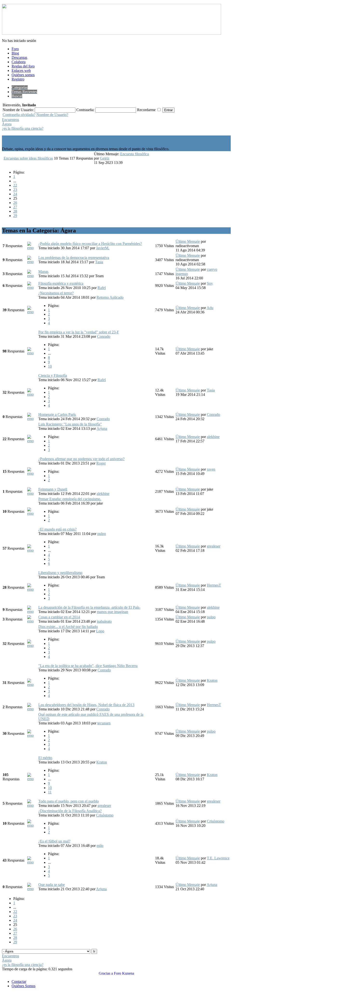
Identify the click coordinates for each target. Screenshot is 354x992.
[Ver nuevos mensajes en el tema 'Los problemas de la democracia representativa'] (32, 262)
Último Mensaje (188, 241)
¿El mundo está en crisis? (57, 529)
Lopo (100, 631)
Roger (101, 463)
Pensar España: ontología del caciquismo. (69, 499)
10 (50, 366)
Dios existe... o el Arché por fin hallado (68, 627)
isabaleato (104, 621)
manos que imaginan (112, 612)
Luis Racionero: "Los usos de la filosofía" (70, 424)
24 (15, 194)
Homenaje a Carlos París (57, 414)
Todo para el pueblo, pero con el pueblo (68, 801)
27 (15, 207)
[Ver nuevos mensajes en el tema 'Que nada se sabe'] (32, 889)
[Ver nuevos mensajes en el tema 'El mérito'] (32, 779)
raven (211, 469)
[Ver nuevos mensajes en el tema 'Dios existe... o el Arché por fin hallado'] (32, 645)
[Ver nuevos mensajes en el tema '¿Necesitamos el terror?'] (32, 312)
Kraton (212, 680)
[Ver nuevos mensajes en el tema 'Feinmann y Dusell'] (32, 493)
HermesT (214, 585)
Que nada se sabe (51, 885)
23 (15, 190)
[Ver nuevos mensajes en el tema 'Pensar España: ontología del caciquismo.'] (32, 513)
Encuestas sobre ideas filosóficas (28, 158)
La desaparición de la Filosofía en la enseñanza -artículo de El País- (89, 607)
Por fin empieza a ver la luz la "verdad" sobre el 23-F (78, 332)
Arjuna (102, 428)
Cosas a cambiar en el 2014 (59, 617)
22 (15, 185)
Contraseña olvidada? (19, 115)
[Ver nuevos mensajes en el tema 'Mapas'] (32, 276)
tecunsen (104, 723)
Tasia (99, 262)
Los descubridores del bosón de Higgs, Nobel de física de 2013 (86, 705)
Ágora (7, 124)
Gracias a (106, 973)
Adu (210, 308)
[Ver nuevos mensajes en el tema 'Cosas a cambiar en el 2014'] (32, 621)
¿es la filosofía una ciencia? (22, 128)
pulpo (101, 534)
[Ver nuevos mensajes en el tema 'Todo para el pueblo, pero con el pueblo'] (32, 805)
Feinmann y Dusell (52, 489)
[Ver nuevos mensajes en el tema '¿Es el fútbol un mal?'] (32, 862)
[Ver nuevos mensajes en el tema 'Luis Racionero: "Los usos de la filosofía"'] (32, 441)
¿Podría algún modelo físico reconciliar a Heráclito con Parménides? (90, 244)
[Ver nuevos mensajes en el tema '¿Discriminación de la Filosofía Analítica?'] (32, 825)
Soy (210, 283)
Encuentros (10, 120)
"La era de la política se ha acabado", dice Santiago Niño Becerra (88, 666)
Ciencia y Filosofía (52, 375)
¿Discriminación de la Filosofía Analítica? (70, 811)
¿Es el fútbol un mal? (54, 841)
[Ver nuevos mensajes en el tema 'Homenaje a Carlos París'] (32, 419)
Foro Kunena (124, 973)
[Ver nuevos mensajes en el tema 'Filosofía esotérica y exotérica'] (32, 287)
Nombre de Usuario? (52, 115)
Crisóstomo (104, 815)
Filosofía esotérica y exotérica (60, 283)
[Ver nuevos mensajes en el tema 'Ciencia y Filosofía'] (32, 394)
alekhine (213, 437)
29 (15, 216)
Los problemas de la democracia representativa (73, 258)
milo (100, 846)
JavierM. (102, 248)
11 (50, 792)
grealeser (213, 546)
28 (15, 211)
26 (15, 203)
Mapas (43, 272)
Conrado (103, 336)
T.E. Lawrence (218, 858)
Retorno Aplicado (110, 297)
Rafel (102, 288)
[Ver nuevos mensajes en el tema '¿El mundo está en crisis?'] (32, 550)
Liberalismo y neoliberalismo (60, 573)
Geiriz (104, 158)
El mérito (45, 758)
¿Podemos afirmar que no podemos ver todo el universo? (81, 459)
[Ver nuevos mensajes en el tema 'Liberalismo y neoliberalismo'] (32, 589)
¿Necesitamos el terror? (56, 293)
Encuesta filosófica (134, 154)
